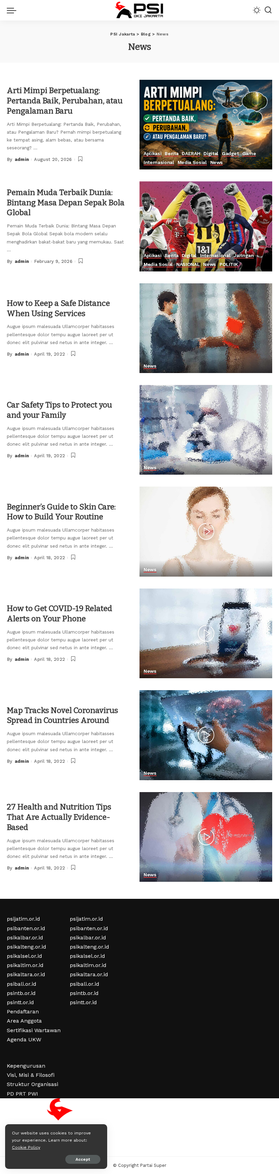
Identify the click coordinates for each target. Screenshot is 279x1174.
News (216, 162)
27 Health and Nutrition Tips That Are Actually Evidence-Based (59, 817)
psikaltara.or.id (26, 974)
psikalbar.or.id (25, 937)
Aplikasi (152, 153)
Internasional (159, 162)
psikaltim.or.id (25, 965)
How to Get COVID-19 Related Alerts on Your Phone (59, 613)
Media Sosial (192, 162)
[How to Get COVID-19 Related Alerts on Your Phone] (206, 633)
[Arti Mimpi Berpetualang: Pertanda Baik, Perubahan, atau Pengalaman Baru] (206, 124)
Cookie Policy (26, 1147)
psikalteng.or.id (26, 946)
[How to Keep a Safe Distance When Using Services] (206, 328)
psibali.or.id (21, 984)
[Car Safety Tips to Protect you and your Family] (206, 430)
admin (22, 159)
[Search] (268, 10)
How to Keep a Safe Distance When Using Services (58, 308)
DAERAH (191, 153)
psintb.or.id (21, 993)
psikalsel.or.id (24, 956)
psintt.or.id (20, 1002)
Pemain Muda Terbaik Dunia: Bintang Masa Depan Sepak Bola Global (66, 203)
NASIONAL (188, 264)
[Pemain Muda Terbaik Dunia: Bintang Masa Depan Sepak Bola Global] (206, 226)
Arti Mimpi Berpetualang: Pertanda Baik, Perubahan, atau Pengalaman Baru (64, 101)
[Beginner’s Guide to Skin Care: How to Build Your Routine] (206, 531)
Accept (83, 1159)
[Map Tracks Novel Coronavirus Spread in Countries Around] (206, 735)
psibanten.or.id (26, 928)
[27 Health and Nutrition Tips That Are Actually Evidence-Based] (206, 837)
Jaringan (243, 255)
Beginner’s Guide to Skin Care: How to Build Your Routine (61, 512)
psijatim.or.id (23, 919)
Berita (171, 153)
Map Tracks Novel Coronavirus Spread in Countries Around (62, 715)
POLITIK (228, 264)
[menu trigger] (13, 10)
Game (249, 153)
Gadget (230, 153)
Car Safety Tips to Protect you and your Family (59, 410)
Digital (210, 153)
